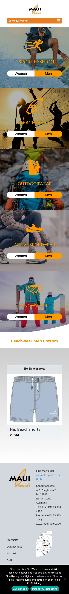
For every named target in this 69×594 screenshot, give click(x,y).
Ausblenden (20, 588)
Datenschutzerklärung (45, 588)
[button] (57, 405)
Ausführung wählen (36, 424)
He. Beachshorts (34, 368)
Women (21, 73)
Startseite (12, 540)
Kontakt (11, 553)
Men (48, 73)
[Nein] (64, 579)
